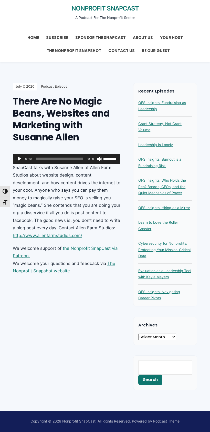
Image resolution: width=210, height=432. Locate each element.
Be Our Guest (156, 50)
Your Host (171, 37)
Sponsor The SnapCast (100, 37)
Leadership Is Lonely (155, 144)
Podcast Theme (166, 421)
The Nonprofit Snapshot (74, 50)
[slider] (110, 158)
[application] (66, 159)
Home (33, 37)
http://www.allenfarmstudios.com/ (47, 235)
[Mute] (99, 158)
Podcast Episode (54, 86)
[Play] (19, 158)
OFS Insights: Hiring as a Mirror (164, 207)
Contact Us (121, 50)
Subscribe (57, 37)
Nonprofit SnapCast (105, 8)
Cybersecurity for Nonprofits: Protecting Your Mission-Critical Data (164, 249)
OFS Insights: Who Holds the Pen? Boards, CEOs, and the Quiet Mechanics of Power (162, 186)
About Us (143, 37)
